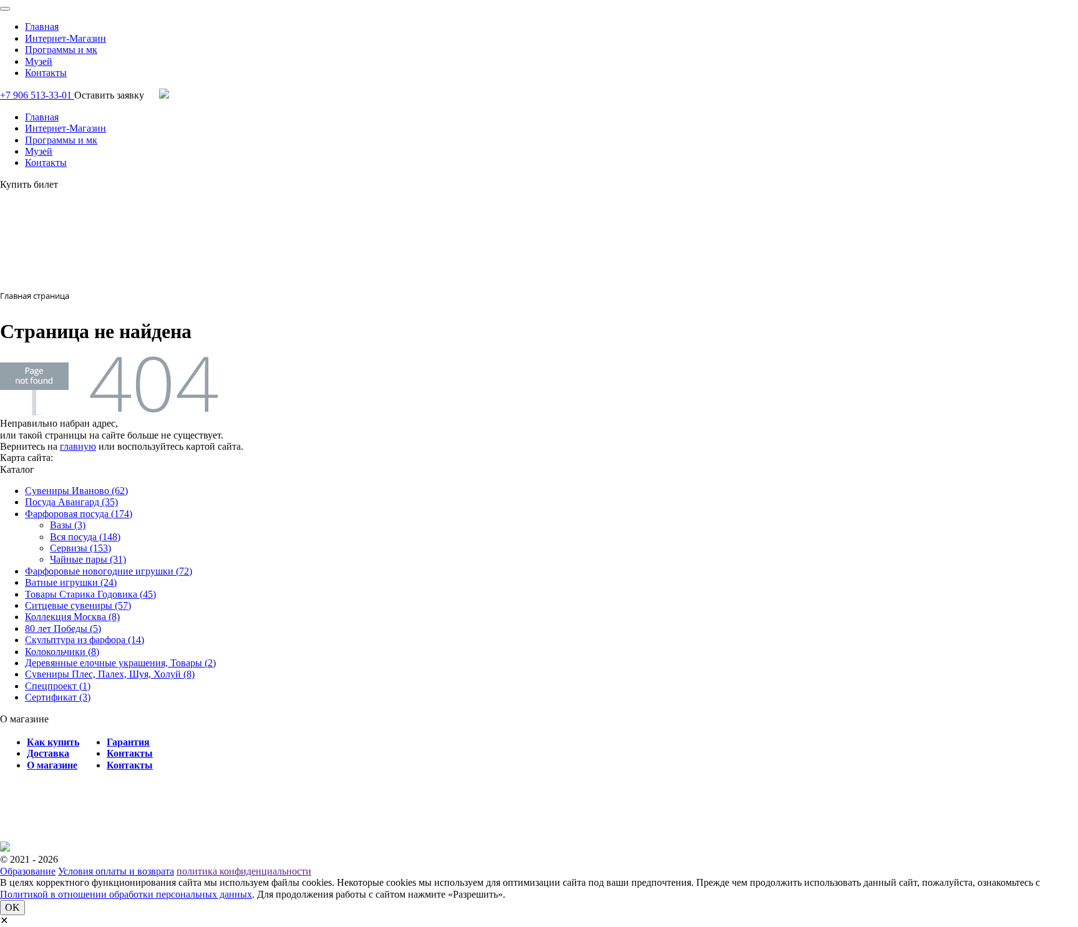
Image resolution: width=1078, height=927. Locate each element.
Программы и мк (61, 49)
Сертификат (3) (57, 697)
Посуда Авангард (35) (71, 502)
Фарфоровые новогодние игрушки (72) (108, 571)
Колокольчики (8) (62, 651)
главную (78, 446)
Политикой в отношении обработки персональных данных (126, 894)
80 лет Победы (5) (63, 628)
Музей (38, 61)
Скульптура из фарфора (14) (84, 639)
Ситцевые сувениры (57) (78, 605)
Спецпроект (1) (57, 686)
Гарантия (128, 742)
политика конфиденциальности (244, 871)
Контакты (46, 72)
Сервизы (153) (80, 548)
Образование (28, 871)
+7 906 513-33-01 (37, 95)
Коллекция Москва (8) (72, 616)
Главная (42, 26)
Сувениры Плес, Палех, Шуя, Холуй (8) (110, 674)
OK (12, 907)
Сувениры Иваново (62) (76, 490)
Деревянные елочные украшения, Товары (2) (120, 663)
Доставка (48, 753)
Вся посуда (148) (85, 536)
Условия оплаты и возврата (116, 871)
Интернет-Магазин (65, 38)
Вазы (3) (67, 525)
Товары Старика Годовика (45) (90, 594)
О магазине (52, 765)
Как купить (53, 742)
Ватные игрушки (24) (71, 582)
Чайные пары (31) (88, 559)
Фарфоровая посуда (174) (78, 513)
